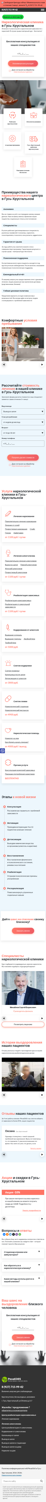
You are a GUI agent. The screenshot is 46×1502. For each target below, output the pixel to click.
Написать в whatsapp (11, 17)
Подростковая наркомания (16, 529)
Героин (8, 533)
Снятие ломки (20, 701)
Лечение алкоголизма (24, 556)
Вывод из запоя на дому (11, 1447)
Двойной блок (29, 639)
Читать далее (35, 1148)
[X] (13, 1234)
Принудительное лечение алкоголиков (21, 561)
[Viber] (16, 1234)
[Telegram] (10, 1234)
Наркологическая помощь (26, 733)
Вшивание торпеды (13, 639)
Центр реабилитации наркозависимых (19, 1415)
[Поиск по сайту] (43, 1481)
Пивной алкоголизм (28, 565)
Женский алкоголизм (13, 569)
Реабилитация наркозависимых (18, 600)
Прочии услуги (21, 765)
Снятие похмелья (12, 671)
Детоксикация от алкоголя (15, 678)
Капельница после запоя (15, 675)
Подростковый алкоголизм (16, 572)
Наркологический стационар (16, 706)
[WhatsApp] (19, 1234)
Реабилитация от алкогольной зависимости (17, 605)
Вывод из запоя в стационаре (14, 1443)
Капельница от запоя (10, 1435)
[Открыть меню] (42, 10)
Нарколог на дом (12, 738)
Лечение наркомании (24, 516)
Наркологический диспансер (17, 710)
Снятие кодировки (23, 665)
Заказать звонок (23, 931)
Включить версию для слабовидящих (17, 1391)
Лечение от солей (12, 525)
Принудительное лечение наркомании (20, 521)
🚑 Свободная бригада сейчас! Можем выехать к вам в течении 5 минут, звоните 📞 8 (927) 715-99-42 (23, 3)
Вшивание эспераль (13, 635)
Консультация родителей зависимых (20, 770)
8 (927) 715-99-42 (10, 9)
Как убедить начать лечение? (17, 742)
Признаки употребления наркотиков (20, 774)
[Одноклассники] (7, 1234)
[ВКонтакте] (4, 1234)
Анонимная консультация (23, 63)
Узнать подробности (32, 1210)
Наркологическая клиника (11, 1475)
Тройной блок (10, 643)
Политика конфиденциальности (14, 1468)
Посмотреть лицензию (23, 1024)
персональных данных (23, 72)
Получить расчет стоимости (23, 457)
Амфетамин (18, 533)
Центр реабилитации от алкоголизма (17, 1428)
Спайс (32, 529)
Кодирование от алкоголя (26, 630)
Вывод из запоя (11, 565)
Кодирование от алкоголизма (14, 1431)
